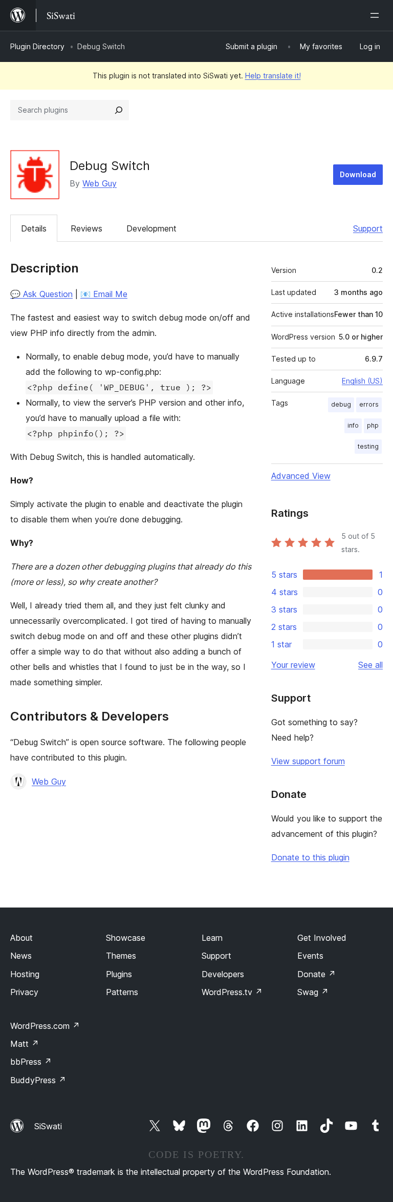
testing (368, 446)
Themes (121, 956)
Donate (316, 974)
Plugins (119, 974)
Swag (313, 992)
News (21, 956)
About (21, 938)
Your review (293, 665)
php (373, 425)
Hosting (24, 974)
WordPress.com (45, 1026)
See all (370, 665)
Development (151, 228)
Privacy (24, 992)
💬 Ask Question (41, 294)
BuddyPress (38, 1080)
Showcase (125, 938)
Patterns (122, 992)
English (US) (362, 380)
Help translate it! (273, 75)
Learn (212, 938)
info (353, 425)
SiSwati (48, 1126)
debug (341, 404)
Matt (24, 1044)
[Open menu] (376, 15)
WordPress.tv (232, 992)
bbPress (31, 1062)
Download (358, 174)
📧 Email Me (103, 294)
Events (310, 956)
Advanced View (301, 476)
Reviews (86, 228)
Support (368, 228)
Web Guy (99, 183)
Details (34, 228)
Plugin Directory (37, 46)
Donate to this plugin (310, 857)
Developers (223, 974)
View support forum (308, 761)
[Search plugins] (118, 110)
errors (369, 404)
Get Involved (321, 938)
